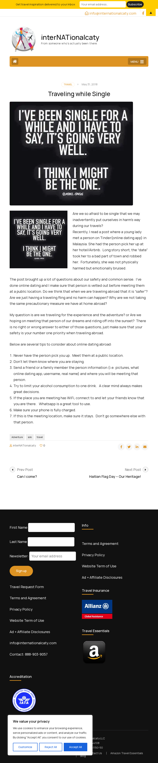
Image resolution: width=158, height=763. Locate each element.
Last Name (18, 541)
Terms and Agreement (28, 598)
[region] (50, 735)
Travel (68, 84)
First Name (18, 527)
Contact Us (94, 753)
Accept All (75, 747)
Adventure (17, 437)
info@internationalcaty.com (33, 643)
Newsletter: (19, 556)
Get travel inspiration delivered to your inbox (45, 4)
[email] (144, 446)
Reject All (51, 747)
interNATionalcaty (70, 37)
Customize (25, 747)
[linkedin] (137, 446)
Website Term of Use (27, 620)
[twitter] (129, 446)
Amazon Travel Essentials (126, 753)
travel (40, 437)
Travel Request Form (27, 586)
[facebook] (121, 446)
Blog (83, 756)
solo (30, 437)
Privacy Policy (21, 609)
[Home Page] (15, 61)
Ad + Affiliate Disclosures (30, 631)
